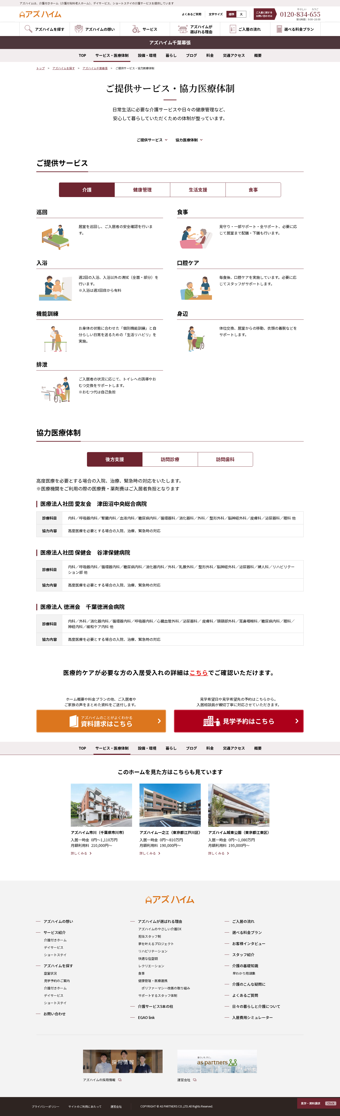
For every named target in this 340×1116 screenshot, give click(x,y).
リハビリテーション (152, 951)
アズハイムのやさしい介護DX (159, 929)
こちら (198, 672)
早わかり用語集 (244, 973)
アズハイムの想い (58, 921)
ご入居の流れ (243, 921)
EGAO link (146, 1017)
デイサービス (53, 947)
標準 (231, 14)
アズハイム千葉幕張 (95, 68)
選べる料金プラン (247, 932)
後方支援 (114, 459)
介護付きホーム (55, 940)
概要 (258, 55)
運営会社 (116, 1106)
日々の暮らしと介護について (256, 1006)
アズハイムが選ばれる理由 (160, 921)
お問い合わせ (54, 1013)
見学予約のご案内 (57, 980)
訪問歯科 (225, 459)
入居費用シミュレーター (252, 1017)
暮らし (171, 55)
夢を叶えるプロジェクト (156, 943)
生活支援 (198, 189)
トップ (40, 68)
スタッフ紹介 (243, 954)
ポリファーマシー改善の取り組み (166, 988)
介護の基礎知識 (245, 965)
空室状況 (50, 973)
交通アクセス (234, 55)
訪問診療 (170, 459)
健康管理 (142, 189)
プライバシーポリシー (45, 1106)
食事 (253, 189)
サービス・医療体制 (112, 55)
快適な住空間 (148, 958)
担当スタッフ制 (149, 936)
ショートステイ (55, 954)
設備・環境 (147, 55)
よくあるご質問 (191, 14)
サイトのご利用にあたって (85, 1106)
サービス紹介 (54, 932)
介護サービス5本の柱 (155, 1006)
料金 (210, 55)
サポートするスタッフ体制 (157, 995)
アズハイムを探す (64, 68)
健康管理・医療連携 (152, 980)
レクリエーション (151, 966)
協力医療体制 (187, 140)
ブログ (191, 55)
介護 (87, 189)
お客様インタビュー (249, 943)
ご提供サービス (150, 140)
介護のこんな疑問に (249, 984)
